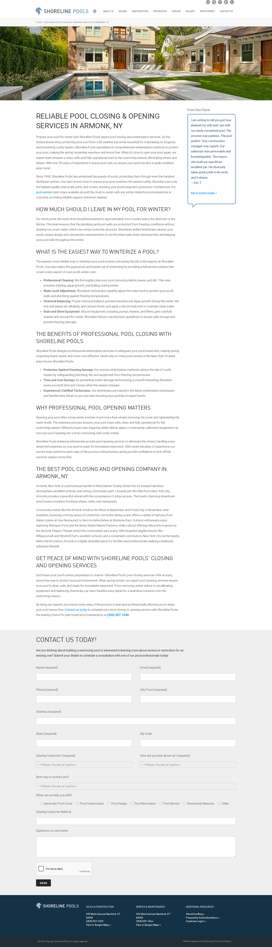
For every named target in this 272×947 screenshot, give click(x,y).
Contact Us (226, 11)
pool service (44, 192)
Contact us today (76, 610)
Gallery (190, 11)
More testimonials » (204, 193)
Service (176, 11)
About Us (108, 11)
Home (39, 22)
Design (123, 11)
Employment (207, 11)
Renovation (160, 11)
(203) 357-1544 (118, 615)
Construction (140, 11)
